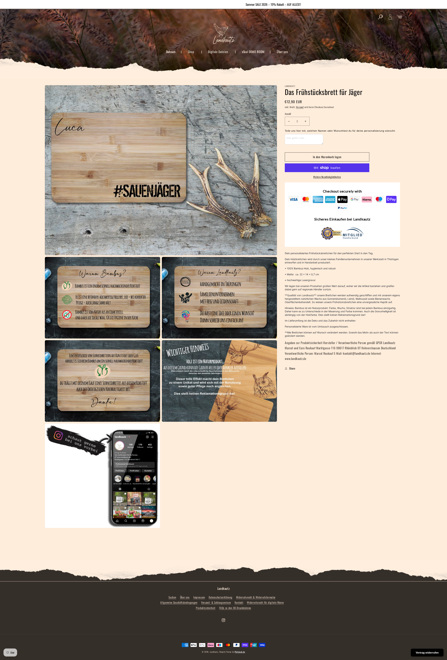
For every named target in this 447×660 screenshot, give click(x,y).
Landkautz (214, 651)
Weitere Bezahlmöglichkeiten (327, 177)
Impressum (199, 597)
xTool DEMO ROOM (253, 51)
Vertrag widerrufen (427, 652)
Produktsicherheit (205, 608)
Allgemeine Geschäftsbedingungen (178, 602)
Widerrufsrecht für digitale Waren (265, 602)
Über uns (282, 51)
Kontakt (239, 602)
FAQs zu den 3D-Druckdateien (235, 608)
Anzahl (288, 114)
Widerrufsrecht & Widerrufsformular (256, 597)
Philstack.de (240, 651)
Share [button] (292, 368)
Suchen (172, 597)
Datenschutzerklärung (220, 597)
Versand (299, 107)
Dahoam (171, 51)
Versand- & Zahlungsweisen (216, 602)
